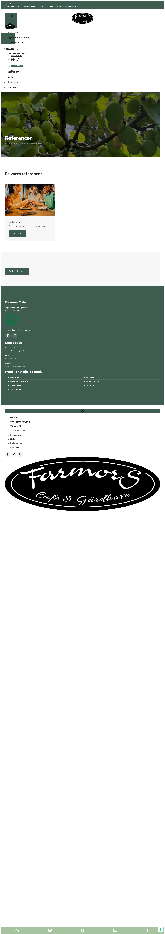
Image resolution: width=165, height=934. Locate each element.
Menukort (16, 42)
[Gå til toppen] (147, 930)
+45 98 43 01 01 (13, 6)
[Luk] (82, 411)
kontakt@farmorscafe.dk (69, 6)
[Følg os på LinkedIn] (20, 454)
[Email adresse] (50, 930)
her (29, 330)
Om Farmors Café (20, 37)
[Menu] (11, 16)
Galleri (14, 60)
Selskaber (16, 55)
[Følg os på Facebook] (6, 3)
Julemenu (20, 50)
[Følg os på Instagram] (10, 3)
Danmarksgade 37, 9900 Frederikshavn (39, 6)
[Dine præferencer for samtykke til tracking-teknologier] (160, 929)
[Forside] (17, 930)
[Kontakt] (115, 930)
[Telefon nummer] (82, 930)
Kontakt (15, 71)
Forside (14, 32)
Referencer (17, 66)
